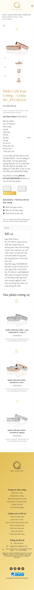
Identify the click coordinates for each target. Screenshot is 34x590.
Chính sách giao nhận (17, 525)
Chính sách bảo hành (17, 528)
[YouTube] (22, 568)
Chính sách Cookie (17, 520)
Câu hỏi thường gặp (17, 507)
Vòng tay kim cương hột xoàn (17, 502)
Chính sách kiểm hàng (17, 534)
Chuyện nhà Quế (17, 504)
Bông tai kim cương (17, 496)
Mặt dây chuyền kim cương (17, 499)
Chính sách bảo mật (17, 517)
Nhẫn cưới (13, 219)
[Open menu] (32, 6)
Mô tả (7, 228)
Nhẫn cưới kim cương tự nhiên (18, 221)
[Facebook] (11, 568)
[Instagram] (15, 568)
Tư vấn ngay (9, 193)
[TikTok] (19, 568)
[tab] (17, 228)
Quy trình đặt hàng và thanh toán (17, 522)
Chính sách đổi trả (17, 531)
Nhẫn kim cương (17, 493)
